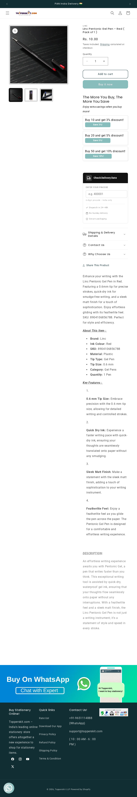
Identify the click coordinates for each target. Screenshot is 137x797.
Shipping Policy (48, 750)
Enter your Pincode (97, 187)
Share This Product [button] (97, 265)
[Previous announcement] (7, 4)
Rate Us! (44, 718)
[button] (7, 13)
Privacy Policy (47, 734)
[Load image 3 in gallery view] (46, 95)
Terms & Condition (50, 758)
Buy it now (105, 84)
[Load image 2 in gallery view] (31, 95)
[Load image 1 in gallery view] (15, 95)
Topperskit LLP (62, 789)
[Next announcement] (130, 4)
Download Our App (50, 726)
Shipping (105, 44)
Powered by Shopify (80, 789)
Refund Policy (47, 742)
